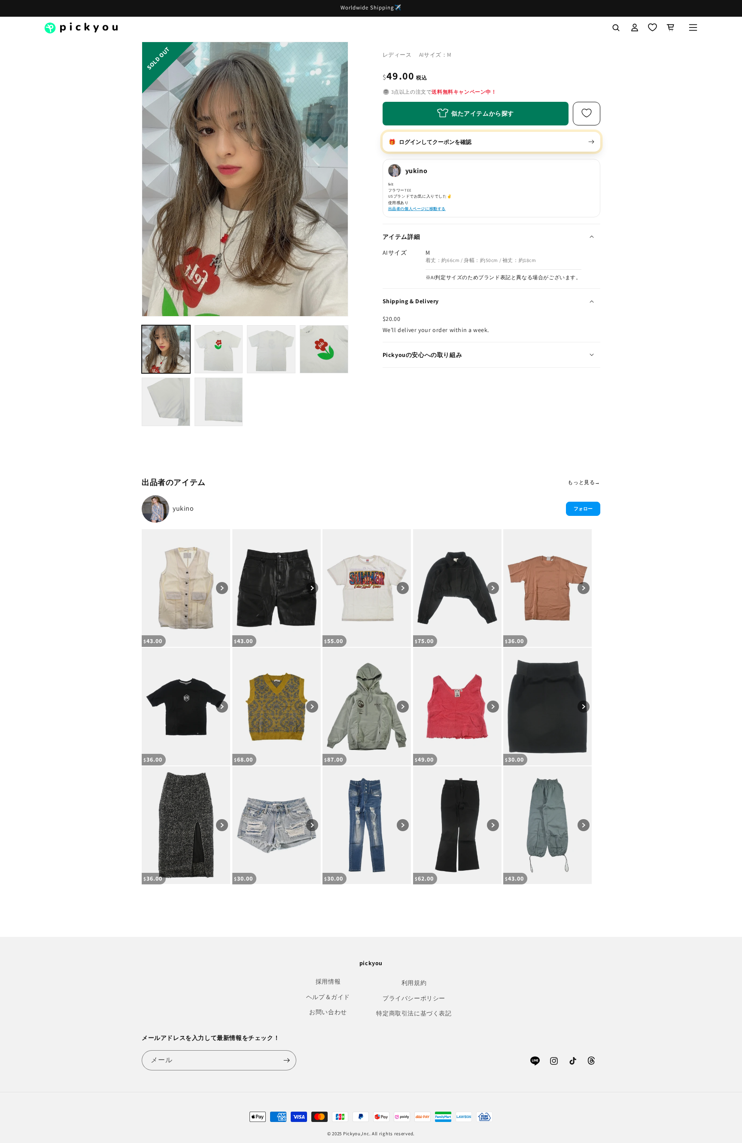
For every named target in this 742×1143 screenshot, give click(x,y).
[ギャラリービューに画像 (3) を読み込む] (271, 349)
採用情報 (328, 981)
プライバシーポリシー (414, 998)
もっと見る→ (584, 482)
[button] (693, 27)
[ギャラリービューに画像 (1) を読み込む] (166, 349)
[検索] (615, 27)
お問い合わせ (328, 1012)
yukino (183, 508)
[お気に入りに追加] (586, 113)
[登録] (286, 1060)
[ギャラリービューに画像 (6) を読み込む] (219, 402)
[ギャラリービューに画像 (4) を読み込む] (324, 349)
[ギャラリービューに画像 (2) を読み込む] (219, 349)
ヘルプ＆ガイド (328, 997)
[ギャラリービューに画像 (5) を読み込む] (166, 402)
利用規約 (413, 983)
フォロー (583, 508)
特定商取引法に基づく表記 (413, 1013)
